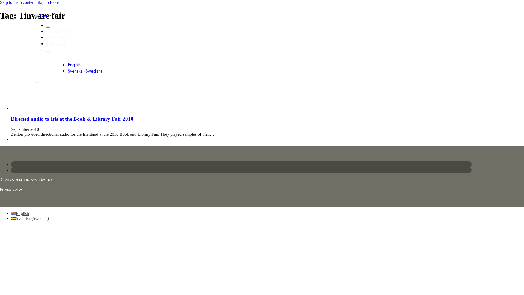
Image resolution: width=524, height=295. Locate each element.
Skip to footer (48, 2)
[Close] (48, 27)
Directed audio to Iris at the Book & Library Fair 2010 (72, 119)
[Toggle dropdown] (48, 51)
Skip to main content (17, 2)
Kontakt (56, 43)
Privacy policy (11, 189)
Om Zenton (59, 31)
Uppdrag (56, 37)
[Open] (37, 82)
